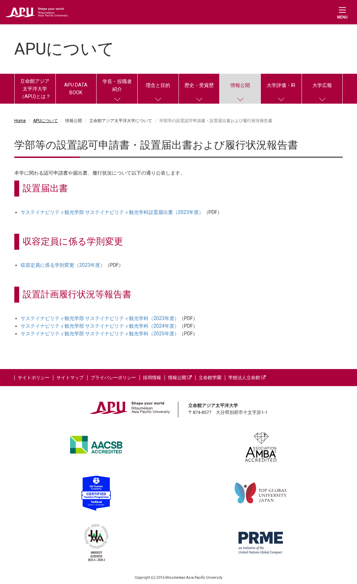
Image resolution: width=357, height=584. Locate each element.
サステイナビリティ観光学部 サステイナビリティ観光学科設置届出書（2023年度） (112, 212)
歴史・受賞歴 (199, 85)
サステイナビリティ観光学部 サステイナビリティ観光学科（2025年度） (100, 333)
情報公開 (240, 85)
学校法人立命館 (244, 377)
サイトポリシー (34, 377)
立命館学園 (210, 377)
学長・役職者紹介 (117, 85)
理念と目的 (158, 85)
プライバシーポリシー (113, 377)
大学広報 (322, 85)
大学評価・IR (281, 85)
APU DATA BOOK (76, 88)
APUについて (45, 120)
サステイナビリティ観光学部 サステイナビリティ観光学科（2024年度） (100, 326)
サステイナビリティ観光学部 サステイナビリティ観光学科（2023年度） (100, 318)
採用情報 (152, 377)
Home (20, 120)
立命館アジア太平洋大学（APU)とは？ (35, 88)
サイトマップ (70, 377)
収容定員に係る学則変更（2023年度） (63, 265)
